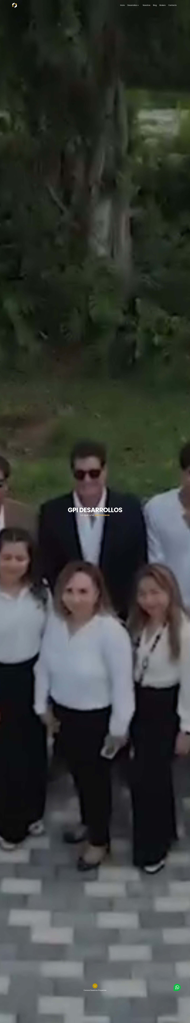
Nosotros (146, 5)
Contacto (172, 5)
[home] (12, 5)
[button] (133, 5)
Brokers (163, 5)
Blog (155, 5)
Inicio (122, 5)
